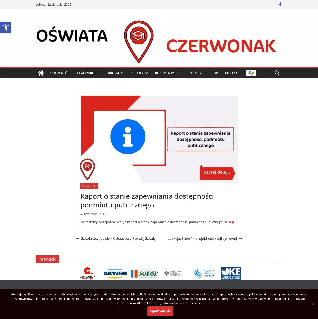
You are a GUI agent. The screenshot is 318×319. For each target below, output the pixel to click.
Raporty (136, 73)
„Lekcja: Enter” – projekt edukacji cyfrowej (202, 238)
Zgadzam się (160, 311)
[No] (312, 304)
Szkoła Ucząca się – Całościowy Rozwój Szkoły (118, 238)
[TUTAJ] (228, 222)
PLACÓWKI (85, 73)
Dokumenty (164, 73)
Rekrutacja (113, 73)
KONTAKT (232, 73)
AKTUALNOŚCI (60, 73)
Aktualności (89, 186)
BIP (215, 73)
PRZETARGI (194, 73)
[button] (5, 27)
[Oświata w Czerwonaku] (159, 22)
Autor (106, 214)
